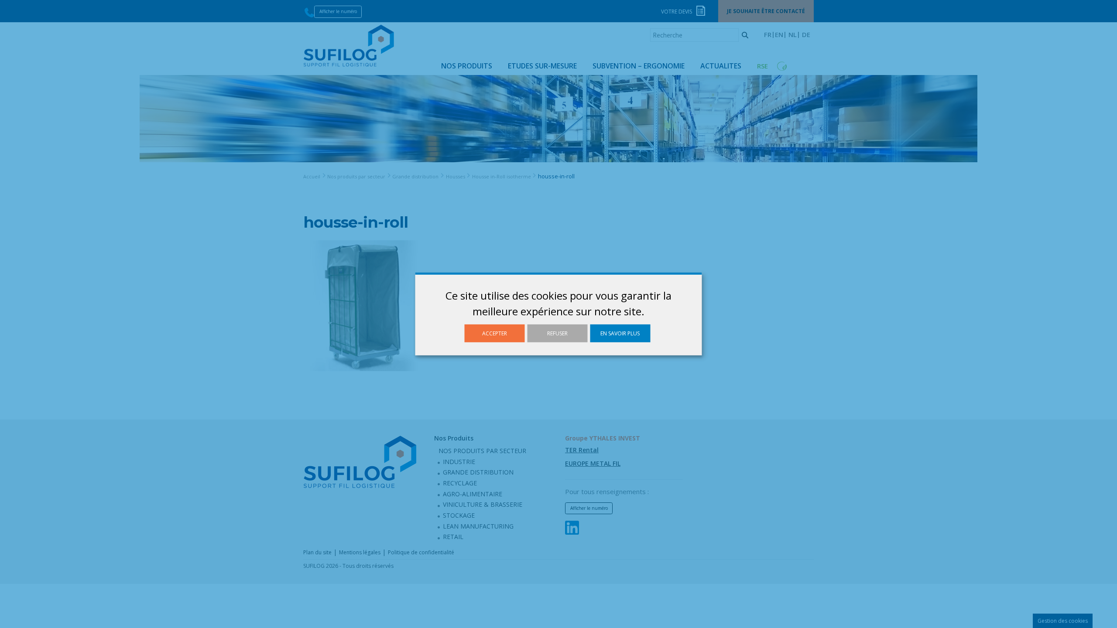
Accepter (494, 333)
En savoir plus (620, 333)
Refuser (557, 333)
